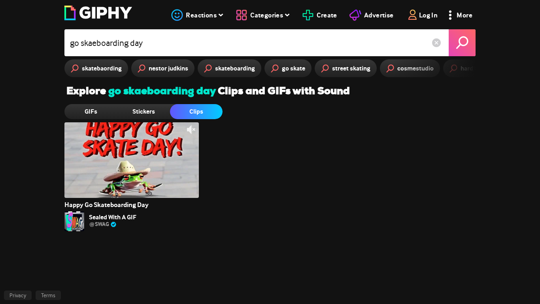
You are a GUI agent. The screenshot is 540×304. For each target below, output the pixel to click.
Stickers (143, 111)
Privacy (17, 295)
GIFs (91, 111)
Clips (196, 111)
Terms (48, 295)
